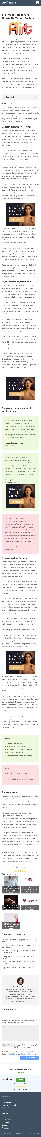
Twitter (4, 1125)
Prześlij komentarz (30, 1058)
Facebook (5, 1122)
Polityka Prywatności (9, 1105)
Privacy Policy (13, 1054)
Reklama (5, 1111)
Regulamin (6, 1108)
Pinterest (5, 1128)
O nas (4, 1099)
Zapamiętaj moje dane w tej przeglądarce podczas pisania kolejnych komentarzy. (25, 1045)
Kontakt (5, 1114)
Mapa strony (6, 1102)
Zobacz (20, 1080)
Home (3, 8)
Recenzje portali (11, 8)
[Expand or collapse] (36, 97)
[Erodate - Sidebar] (7, 1079)
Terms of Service (27, 1054)
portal (9, 796)
